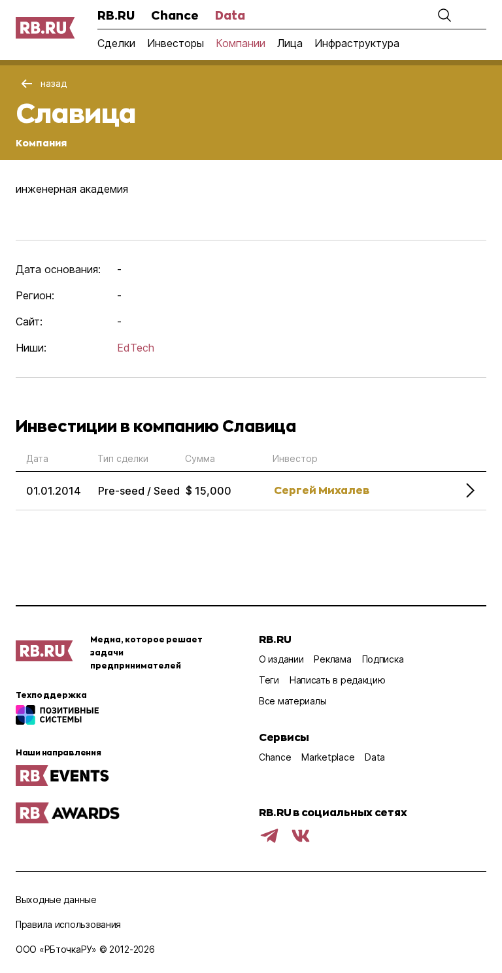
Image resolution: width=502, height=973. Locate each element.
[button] (444, 15)
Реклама (332, 659)
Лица (290, 43)
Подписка (383, 659)
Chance (175, 15)
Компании (240, 43)
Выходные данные (56, 899)
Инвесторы (175, 43)
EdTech (135, 347)
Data (230, 15)
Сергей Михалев (321, 490)
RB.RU (116, 15)
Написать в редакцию (338, 679)
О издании (281, 659)
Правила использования (68, 924)
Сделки (116, 43)
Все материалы (292, 700)
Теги (269, 679)
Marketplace (327, 757)
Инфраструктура (356, 43)
